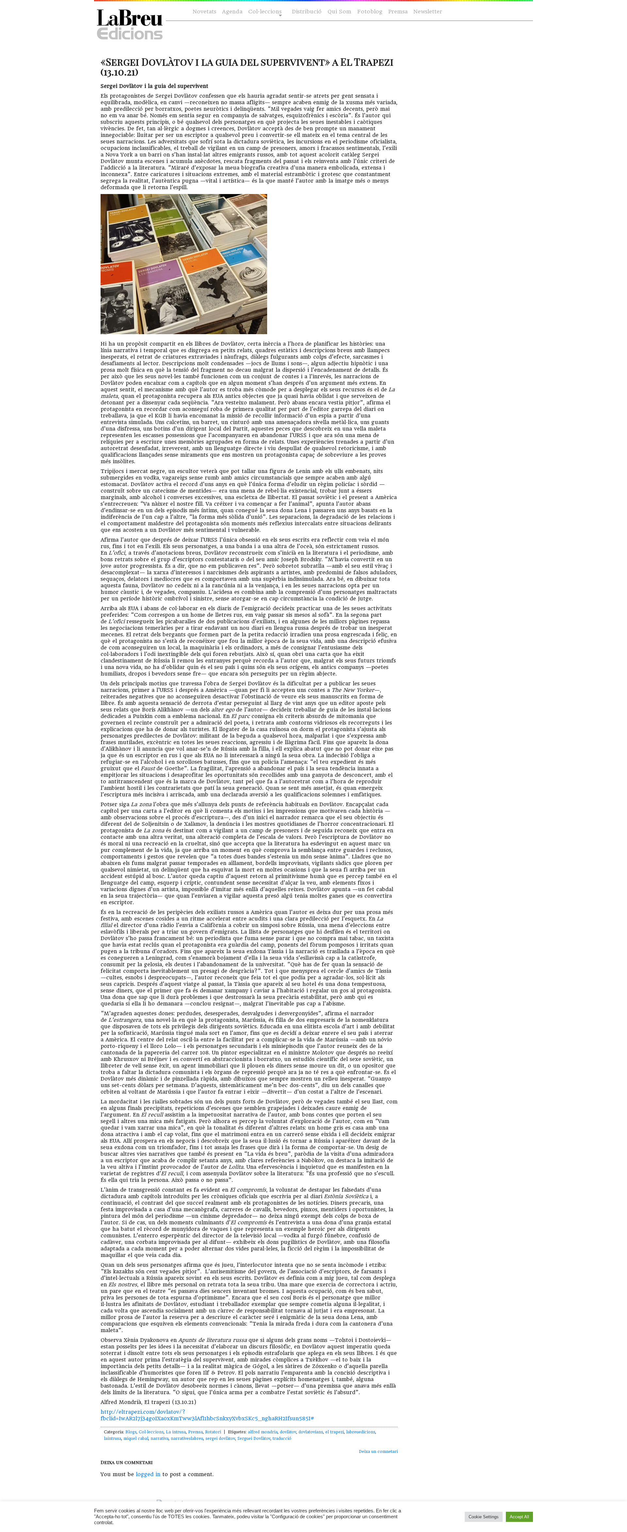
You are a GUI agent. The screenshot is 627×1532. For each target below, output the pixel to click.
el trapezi (334, 1432)
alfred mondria (263, 1432)
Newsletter (427, 11)
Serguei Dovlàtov (253, 1438)
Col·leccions (264, 11)
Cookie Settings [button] (484, 1516)
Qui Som (339, 11)
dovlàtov (288, 1432)
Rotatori (213, 1432)
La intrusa (176, 1432)
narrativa (160, 1438)
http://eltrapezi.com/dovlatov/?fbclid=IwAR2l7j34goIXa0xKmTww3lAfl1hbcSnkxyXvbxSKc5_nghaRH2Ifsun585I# (207, 1415)
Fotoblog (369, 11)
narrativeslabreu (187, 1438)
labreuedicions (360, 1432)
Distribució (307, 11)
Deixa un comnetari (378, 1451)
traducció (282, 1438)
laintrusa (112, 1438)
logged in (148, 1474)
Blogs (131, 1432)
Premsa (398, 11)
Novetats (204, 11)
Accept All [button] (519, 1516)
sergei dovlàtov (220, 1438)
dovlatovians (310, 1432)
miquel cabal (135, 1438)
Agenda (232, 11)
